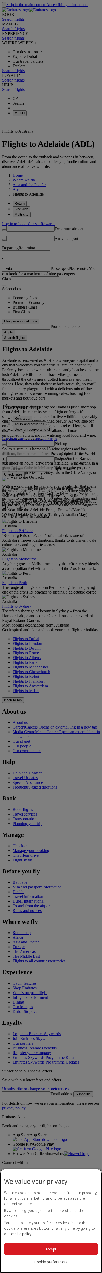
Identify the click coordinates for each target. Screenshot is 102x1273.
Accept (51, 1249)
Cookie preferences (50, 1261)
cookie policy (21, 1233)
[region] (51, 1221)
